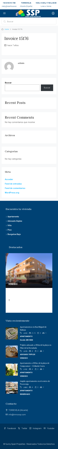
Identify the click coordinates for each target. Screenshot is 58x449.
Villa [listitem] (9, 225)
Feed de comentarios (15, 188)
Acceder (9, 179)
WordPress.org (12, 192)
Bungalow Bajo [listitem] (14, 234)
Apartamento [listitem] (13, 217)
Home (7, 29)
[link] (29, 270)
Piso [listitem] (10, 230)
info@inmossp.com (17, 415)
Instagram (37, 428)
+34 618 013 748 (9, 3)
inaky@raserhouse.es (9, 6)
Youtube (50, 428)
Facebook (11, 428)
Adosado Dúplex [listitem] (15, 221)
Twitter (24, 428)
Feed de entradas (13, 184)
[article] (29, 283)
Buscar (8, 83)
